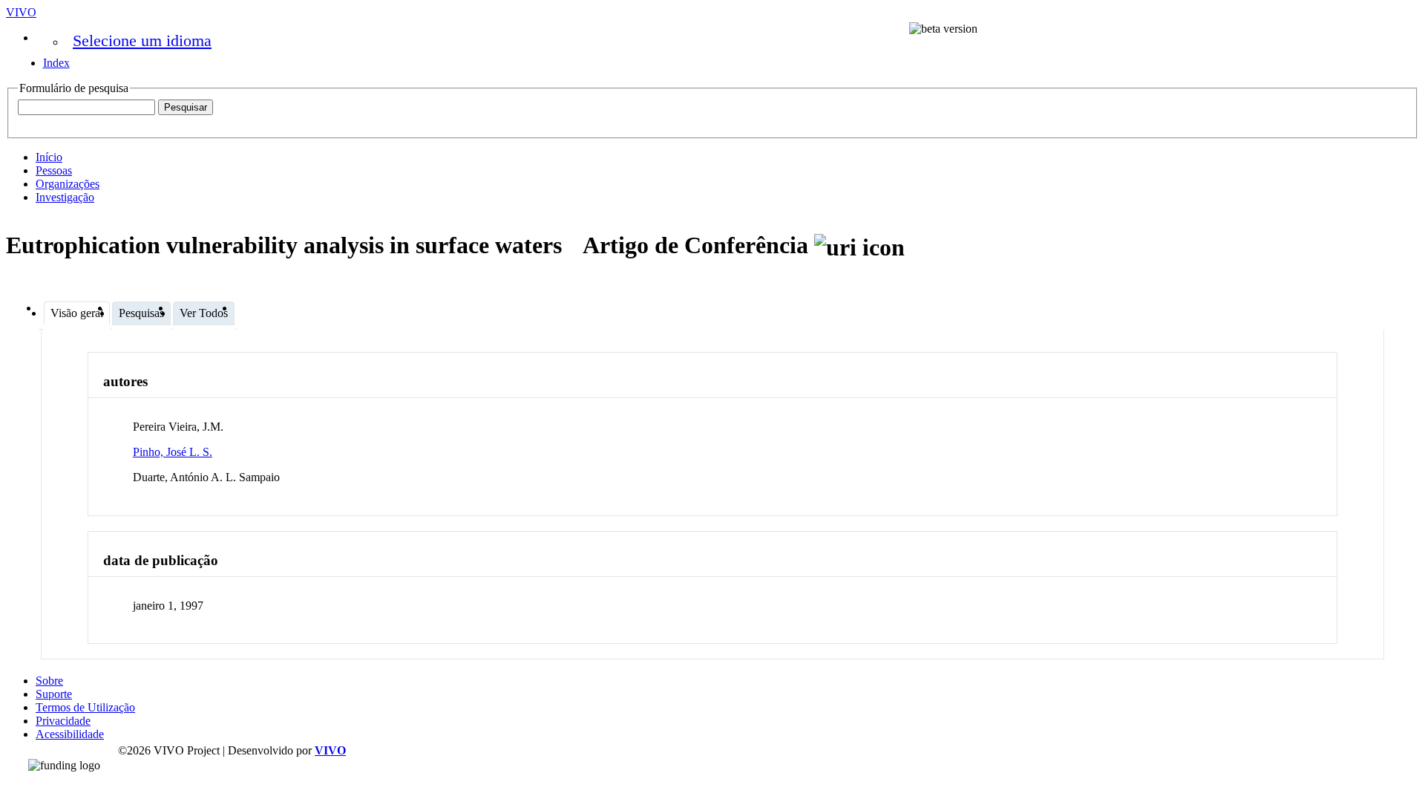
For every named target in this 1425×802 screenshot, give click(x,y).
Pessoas (54, 170)
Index (56, 62)
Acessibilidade (70, 734)
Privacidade (63, 720)
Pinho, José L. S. (172, 452)
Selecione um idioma (142, 40)
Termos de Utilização (85, 707)
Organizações (67, 183)
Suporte (54, 694)
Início (49, 157)
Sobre (49, 680)
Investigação (65, 197)
